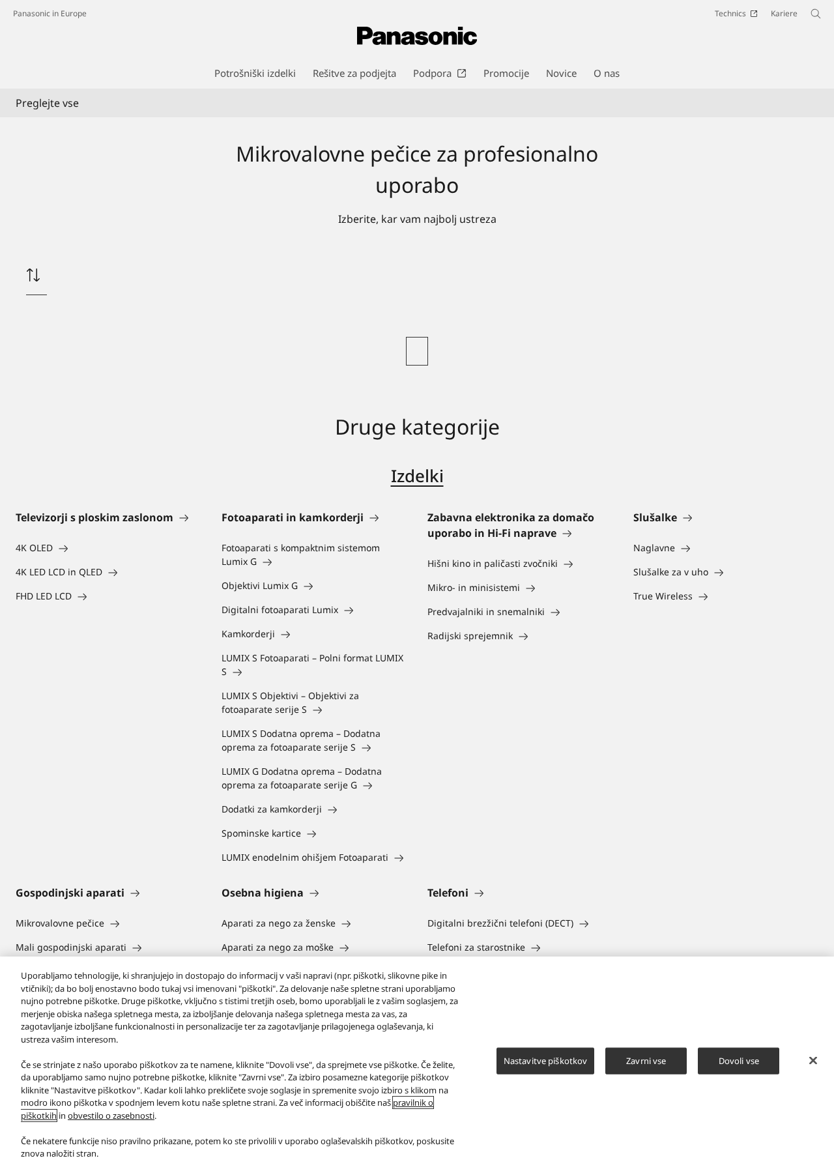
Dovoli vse (739, 1060)
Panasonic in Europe (50, 13)
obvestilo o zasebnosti (111, 1115)
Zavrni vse (646, 1060)
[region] (417, 1062)
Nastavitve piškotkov (546, 1060)
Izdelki (417, 475)
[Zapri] (813, 1060)
